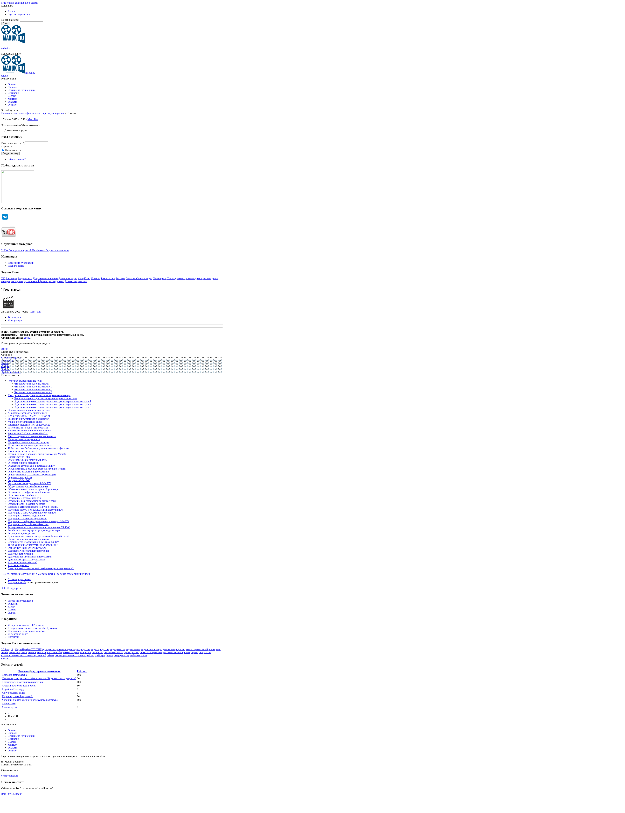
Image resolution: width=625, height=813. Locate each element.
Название (23, 671)
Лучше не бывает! (11, 372)
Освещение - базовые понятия (24, 498)
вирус (158, 649)
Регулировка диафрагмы (21, 533)
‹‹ (8, 713)
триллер (51, 281)
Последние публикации (21, 262)
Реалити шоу (108, 278)
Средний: (6, 354)
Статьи (12, 609)
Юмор (11, 606)
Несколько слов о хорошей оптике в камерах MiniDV (37, 454)
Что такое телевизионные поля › (73, 573)
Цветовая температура (20, 553)
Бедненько (7, 360)
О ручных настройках (20, 477)
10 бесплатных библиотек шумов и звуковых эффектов (38, 448)
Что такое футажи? (18, 565)
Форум (11, 612)
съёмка (50, 655)
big (12, 649)
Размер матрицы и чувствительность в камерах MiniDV (39, 527)
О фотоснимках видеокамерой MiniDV (29, 483)
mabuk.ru (6, 48)
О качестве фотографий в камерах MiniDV (31, 465)
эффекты (135, 655)
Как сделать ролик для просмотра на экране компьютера (39, 395)
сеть (201, 652)
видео (68, 649)
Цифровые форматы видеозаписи (26, 559)
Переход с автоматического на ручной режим (33, 506)
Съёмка (12, 95)
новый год (69, 652)
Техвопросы (160, 278)
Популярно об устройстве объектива (28, 524)
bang (7, 649)
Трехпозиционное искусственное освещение (33, 544)
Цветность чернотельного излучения (28, 550)
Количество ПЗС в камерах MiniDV (28, 433)
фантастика (71, 281)
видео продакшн (100, 649)
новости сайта (54, 652)
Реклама (12, 101)
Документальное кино (45, 278)
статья (207, 652)
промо (135, 652)
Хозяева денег (9, 707)
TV (3, 278)
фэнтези (82, 281)
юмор (143, 655)
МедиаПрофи (22, 649)
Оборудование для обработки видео (28, 486)
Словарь (12, 87)
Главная (5, 113)
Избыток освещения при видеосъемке (29, 424)
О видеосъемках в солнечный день (27, 459)
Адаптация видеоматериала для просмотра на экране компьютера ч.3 (52, 407)
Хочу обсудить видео (13, 692)
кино (17, 652)
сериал (194, 652)
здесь (27, 337)
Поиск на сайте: (10, 19)
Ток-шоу (171, 278)
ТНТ (39, 649)
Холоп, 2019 (8, 703)
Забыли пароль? (17, 159)
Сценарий (13, 93)
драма (215, 278)
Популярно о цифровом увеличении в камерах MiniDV (38, 521)
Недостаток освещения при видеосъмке (30, 445)
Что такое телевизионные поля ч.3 (33, 392)
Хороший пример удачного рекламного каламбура (30, 700)
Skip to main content (11, 2)
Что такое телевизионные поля (25, 380)
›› (8, 719)
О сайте (12, 104)
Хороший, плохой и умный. (17, 696)
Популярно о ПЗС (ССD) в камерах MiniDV (32, 512)
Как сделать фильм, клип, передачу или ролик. (39, 113)
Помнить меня (13, 150)
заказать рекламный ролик (200, 649)
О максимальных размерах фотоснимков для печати (37, 468)
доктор (181, 649)
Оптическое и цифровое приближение (29, 492)
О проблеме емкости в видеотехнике (28, 471)
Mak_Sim (33, 119)
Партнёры (13, 636)
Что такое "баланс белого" (22, 562)
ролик (186, 652)
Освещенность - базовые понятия (26, 503)
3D (3, 649)
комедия (5, 281)
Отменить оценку (11, 357)
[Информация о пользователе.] (8, 308)
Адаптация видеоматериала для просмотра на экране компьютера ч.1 (52, 401)
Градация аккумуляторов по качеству (28, 418)
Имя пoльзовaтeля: (12, 143)
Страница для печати (19, 579)
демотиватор (170, 649)
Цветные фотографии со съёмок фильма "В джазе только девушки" (39, 678)
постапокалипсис (113, 652)
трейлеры (100, 655)
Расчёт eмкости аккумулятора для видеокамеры (34, 530)
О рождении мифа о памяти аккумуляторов (32, 474)
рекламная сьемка (173, 652)
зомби (4, 652)
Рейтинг (82, 671)
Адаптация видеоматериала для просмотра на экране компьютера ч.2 (52, 404)
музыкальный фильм (35, 281)
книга (24, 652)
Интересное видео (18, 634)
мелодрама (17, 281)
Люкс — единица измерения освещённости (32, 436)
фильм (109, 655)
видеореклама (117, 649)
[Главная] (13, 42)
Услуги (12, 84)
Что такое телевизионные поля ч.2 (33, 389)
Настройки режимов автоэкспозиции (28, 442)
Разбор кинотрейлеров (20, 600)
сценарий (40, 655)
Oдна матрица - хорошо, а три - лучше (29, 410)
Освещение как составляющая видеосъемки (32, 500)
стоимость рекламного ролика (18, 655)
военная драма (194, 278)
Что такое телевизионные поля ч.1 (33, 386)
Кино (87, 278)
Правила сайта (16, 265)
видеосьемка (148, 649)
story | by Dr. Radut (11, 793)
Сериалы (131, 278)
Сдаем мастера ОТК (19, 457)
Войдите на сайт (17, 582)
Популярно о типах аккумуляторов (27, 518)
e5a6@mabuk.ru (9, 775)
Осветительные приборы (22, 495)
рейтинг (157, 652)
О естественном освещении (23, 462)
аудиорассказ (49, 649)
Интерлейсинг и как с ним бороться (28, 427)
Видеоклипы (25, 278)
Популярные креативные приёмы (26, 631)
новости (41, 652)
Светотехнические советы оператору (28, 539)
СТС (33, 649)
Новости (95, 278)
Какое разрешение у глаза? (22, 451)
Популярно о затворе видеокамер (26, 515)
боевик (181, 278)
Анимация (11, 278)
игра (11, 652)
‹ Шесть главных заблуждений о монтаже (24, 573)
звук (218, 649)
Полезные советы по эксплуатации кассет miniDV (36, 509)
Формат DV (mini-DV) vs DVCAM (27, 547)
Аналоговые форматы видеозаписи (27, 413)
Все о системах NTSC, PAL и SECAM (29, 415)
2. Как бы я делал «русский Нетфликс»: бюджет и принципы (35, 250)
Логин (11, 11)
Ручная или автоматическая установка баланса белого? (38, 536)
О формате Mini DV (19, 480)
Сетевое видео (144, 278)
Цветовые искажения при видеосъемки (30, 556)
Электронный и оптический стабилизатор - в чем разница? (41, 568)
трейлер (89, 655)
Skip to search (30, 2)
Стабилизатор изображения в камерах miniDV (33, 542)
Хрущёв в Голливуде (13, 689)
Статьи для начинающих (21, 90)
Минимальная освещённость (24, 439)
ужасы (60, 281)
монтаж (32, 652)
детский (206, 278)
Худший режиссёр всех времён (19, 685)
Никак (4, 363)
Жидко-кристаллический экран (25, 421)
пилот (87, 652)
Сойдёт (5, 366)
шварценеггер (121, 655)
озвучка (79, 652)
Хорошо (5, 369)
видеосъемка (133, 649)
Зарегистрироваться (19, 14)
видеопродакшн (81, 649)
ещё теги (6, 658)
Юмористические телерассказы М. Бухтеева (32, 628)
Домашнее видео (67, 278)
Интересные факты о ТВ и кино (25, 625)
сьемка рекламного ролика (70, 655)
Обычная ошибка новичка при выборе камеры (34, 489)
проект (128, 652)
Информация (15, 320)
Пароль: (6, 146)
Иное (80, 278)
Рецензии (13, 603)
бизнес (61, 649)
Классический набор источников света (29, 430)
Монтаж (12, 98)
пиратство (97, 652)
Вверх (4, 348)
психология (146, 652)
